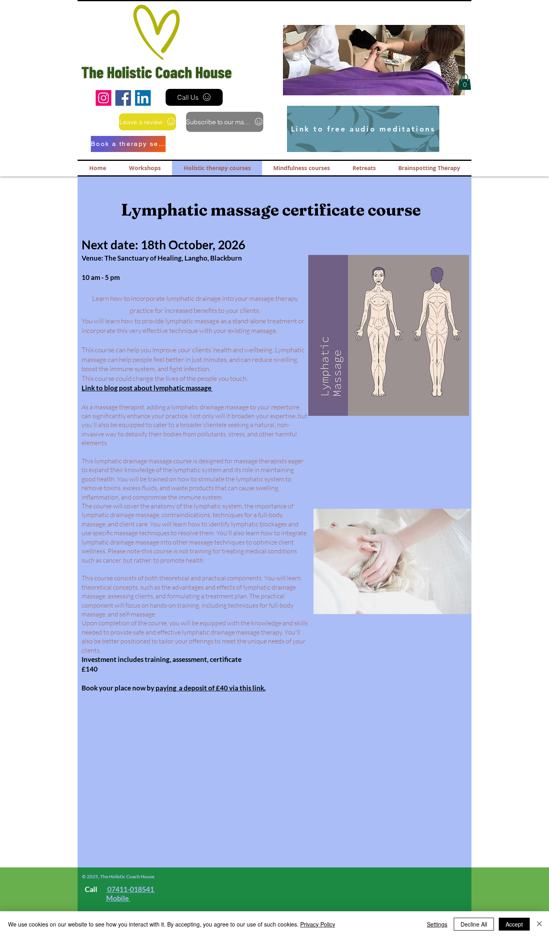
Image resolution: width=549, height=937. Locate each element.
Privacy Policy (317, 924)
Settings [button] (437, 924)
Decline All (474, 924)
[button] (360, 60)
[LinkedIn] (143, 98)
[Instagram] (103, 98)
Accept (514, 924)
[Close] (539, 924)
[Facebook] (123, 98)
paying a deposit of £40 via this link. (210, 688)
